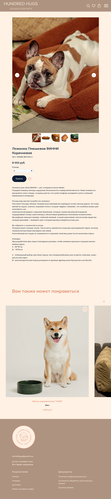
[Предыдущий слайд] (17, 75)
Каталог (15, 476)
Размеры (16, 481)
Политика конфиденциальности (72, 476)
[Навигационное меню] (106, 5)
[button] (88, 5)
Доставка (16, 485)
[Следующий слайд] (94, 75)
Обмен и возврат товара (23, 489)
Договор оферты (66, 487)
